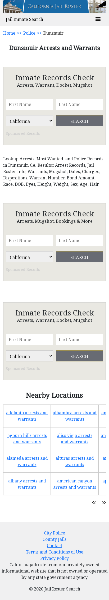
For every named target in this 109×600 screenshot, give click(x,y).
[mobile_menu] (98, 19)
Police (29, 33)
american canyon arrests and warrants (74, 484)
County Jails (54, 539)
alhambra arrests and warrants (75, 416)
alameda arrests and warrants (27, 461)
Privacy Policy (54, 558)
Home (9, 33)
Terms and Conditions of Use (54, 552)
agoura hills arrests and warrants (27, 438)
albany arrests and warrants (27, 484)
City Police (54, 533)
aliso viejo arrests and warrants (74, 438)
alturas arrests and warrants (75, 461)
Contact (54, 545)
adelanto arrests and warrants (27, 416)
